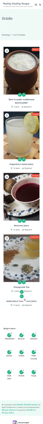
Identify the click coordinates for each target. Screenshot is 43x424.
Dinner (9, 356)
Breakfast (10, 339)
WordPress (31, 410)
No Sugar (35, 114)
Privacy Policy (8, 413)
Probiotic (35, 49)
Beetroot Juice (21, 225)
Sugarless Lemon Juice (22, 164)
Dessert (33, 339)
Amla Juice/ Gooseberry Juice (21, 301)
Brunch (21, 339)
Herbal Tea (35, 237)
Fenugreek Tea (21, 287)
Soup (33, 376)
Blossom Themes (9, 410)
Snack (21, 376)
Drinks (21, 356)
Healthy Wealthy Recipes (16, 3)
